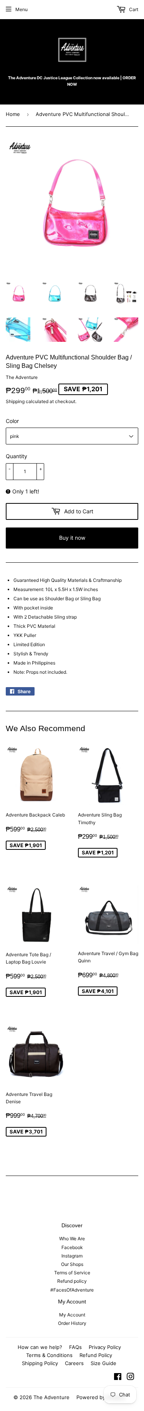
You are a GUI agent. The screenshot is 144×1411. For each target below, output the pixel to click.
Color (12, 421)
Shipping (15, 401)
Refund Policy (95, 1355)
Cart (133, 9)
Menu (21, 9)
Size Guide (103, 1363)
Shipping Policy (40, 1363)
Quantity (16, 456)
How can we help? (40, 1347)
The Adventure (51, 1397)
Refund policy (72, 1281)
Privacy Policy (105, 1347)
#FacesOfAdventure (72, 1290)
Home (13, 114)
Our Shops (72, 1264)
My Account (72, 1315)
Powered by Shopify (100, 1397)
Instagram (72, 1256)
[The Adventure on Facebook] (118, 1378)
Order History (72, 1323)
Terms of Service (72, 1272)
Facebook (72, 1247)
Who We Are (72, 1238)
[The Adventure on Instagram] (130, 1378)
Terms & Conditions (49, 1355)
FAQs (75, 1347)
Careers (74, 1363)
